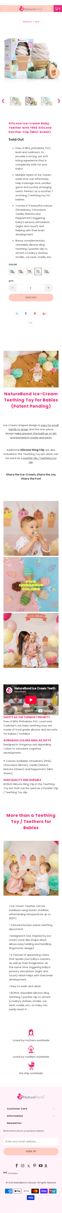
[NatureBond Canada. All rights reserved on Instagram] (22, 1166)
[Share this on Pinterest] (35, 314)
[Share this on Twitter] (17, 314)
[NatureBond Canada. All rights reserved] (31, 8)
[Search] (50, 8)
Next (37, 21)
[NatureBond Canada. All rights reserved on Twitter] (28, 1166)
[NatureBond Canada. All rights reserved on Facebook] (16, 1166)
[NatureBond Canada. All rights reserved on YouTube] (40, 1166)
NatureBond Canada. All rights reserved (35, 1182)
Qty (11, 281)
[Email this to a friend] (30, 323)
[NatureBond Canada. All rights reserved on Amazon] (45, 1166)
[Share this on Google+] (44, 314)
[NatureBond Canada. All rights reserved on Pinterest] (34, 1166)
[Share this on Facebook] (26, 314)
